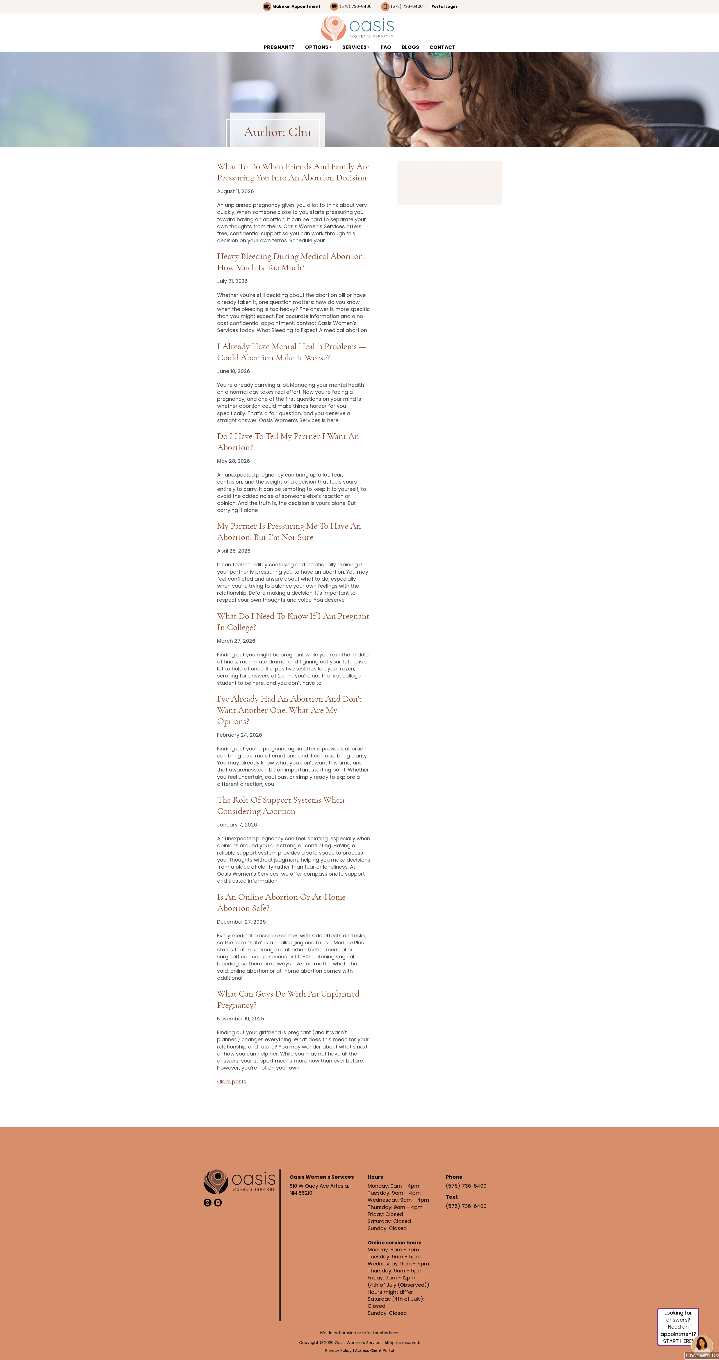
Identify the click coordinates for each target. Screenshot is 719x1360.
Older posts (231, 1081)
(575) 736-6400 (356, 6)
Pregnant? (279, 47)
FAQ (386, 47)
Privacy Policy (339, 1350)
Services (354, 47)
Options (316, 47)
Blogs (410, 47)
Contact (442, 47)
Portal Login (444, 6)
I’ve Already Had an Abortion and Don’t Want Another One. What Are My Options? (289, 710)
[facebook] (207, 1202)
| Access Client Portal (373, 1350)
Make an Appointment (296, 6)
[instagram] (218, 1202)
